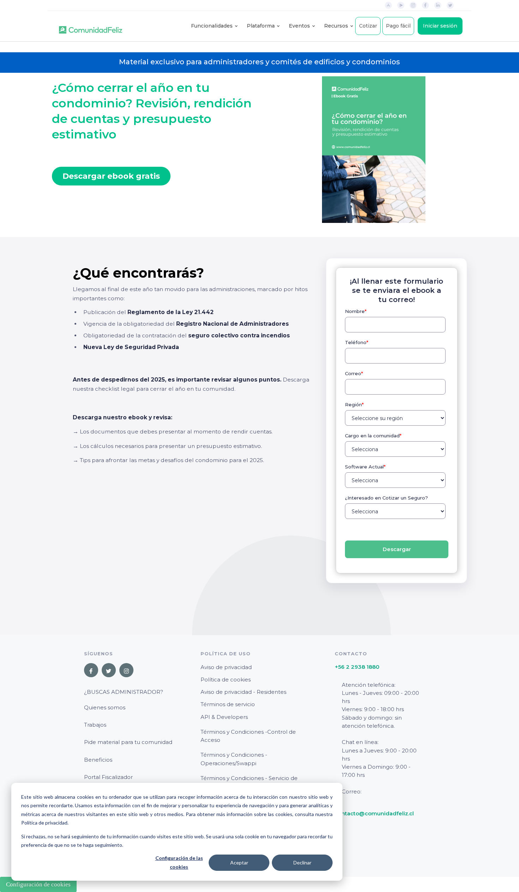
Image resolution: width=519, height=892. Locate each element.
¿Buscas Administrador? (123, 692)
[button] (212, 26)
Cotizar (368, 26)
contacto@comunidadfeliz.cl (374, 813)
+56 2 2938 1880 (357, 666)
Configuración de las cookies (179, 862)
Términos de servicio (228, 704)
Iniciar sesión (440, 26)
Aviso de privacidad (226, 667)
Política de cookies (226, 679)
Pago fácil (398, 26)
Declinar (302, 862)
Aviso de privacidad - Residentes (243, 692)
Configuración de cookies (38, 884)
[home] (90, 26)
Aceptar (239, 862)
